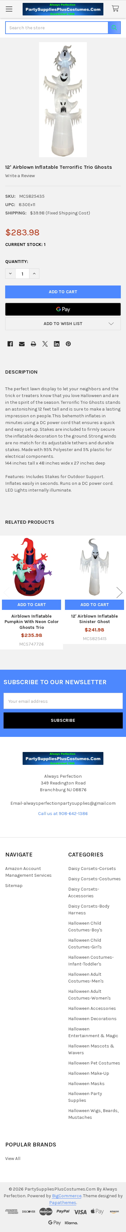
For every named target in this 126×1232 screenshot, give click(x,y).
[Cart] (116, 9)
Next (119, 592)
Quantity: (16, 261)
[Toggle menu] (9, 9)
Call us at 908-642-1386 (63, 813)
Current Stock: (25, 244)
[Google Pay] (63, 309)
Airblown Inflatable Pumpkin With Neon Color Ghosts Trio (32, 621)
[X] (45, 344)
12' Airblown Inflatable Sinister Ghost (94, 619)
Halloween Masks (86, 1083)
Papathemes (62, 1202)
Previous (6, 592)
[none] (63, 99)
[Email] (22, 344)
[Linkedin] (57, 344)
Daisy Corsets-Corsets (92, 868)
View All (12, 1158)
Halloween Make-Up (88, 1073)
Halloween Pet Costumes (94, 1063)
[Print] (33, 344)
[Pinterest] (68, 344)
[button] (63, 323)
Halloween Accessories (92, 1008)
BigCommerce (66, 1196)
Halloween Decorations (92, 1018)
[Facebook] (10, 344)
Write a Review (20, 175)
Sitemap (14, 885)
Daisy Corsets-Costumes (94, 879)
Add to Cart (31, 604)
